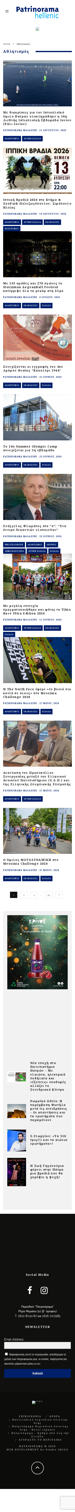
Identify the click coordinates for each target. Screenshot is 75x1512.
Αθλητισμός (12, 138)
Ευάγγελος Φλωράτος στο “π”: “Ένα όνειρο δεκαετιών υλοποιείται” (35, 528)
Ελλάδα (46, 305)
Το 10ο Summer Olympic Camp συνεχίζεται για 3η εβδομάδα (30, 448)
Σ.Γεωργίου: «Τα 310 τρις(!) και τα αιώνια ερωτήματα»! (49, 1140)
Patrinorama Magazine (20, 130)
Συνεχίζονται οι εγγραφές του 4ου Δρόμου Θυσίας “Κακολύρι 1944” (33, 368)
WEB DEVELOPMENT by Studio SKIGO (37, 1449)
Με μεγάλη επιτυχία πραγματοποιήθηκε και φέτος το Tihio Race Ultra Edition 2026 (37, 609)
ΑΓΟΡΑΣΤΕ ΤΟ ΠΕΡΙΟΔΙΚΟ (40, 1439)
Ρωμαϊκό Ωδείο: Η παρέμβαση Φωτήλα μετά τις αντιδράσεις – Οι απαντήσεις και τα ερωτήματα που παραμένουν (48, 1110)
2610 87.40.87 (27, 1316)
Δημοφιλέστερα (14, 551)
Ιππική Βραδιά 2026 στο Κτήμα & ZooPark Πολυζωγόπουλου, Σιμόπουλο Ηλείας (37, 203)
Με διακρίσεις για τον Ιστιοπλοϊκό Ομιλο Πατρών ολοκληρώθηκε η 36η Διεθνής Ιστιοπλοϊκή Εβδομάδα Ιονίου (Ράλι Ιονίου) (37, 118)
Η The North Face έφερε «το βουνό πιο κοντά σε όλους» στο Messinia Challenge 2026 (37, 693)
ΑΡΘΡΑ (54, 1416)
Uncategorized (14, 544)
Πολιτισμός (12, 228)
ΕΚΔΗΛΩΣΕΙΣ (52, 222)
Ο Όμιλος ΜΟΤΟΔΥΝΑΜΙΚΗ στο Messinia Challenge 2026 (31, 862)
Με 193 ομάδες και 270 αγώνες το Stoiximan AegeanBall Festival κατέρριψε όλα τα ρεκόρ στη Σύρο (33, 287)
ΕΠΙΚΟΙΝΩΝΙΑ (30, 1416)
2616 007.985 (51, 1316)
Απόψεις (51, 544)
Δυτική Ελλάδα (32, 138)
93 (49, 895)
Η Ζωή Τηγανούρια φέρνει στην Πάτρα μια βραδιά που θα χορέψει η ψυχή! (47, 1171)
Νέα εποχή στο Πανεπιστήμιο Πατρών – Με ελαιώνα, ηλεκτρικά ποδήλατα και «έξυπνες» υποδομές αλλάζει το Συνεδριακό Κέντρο (48, 1076)
